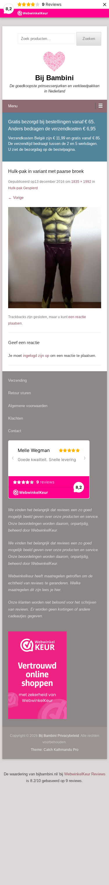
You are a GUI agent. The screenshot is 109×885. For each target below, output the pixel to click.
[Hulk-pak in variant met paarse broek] (54, 258)
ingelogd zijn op (36, 355)
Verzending (17, 380)
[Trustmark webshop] (37, 676)
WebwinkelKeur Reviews (85, 774)
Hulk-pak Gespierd (23, 188)
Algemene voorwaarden (27, 406)
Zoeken (89, 38)
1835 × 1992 (81, 182)
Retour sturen (19, 393)
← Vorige (16, 197)
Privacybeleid (68, 736)
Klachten (15, 418)
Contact (14, 431)
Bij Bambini (54, 78)
